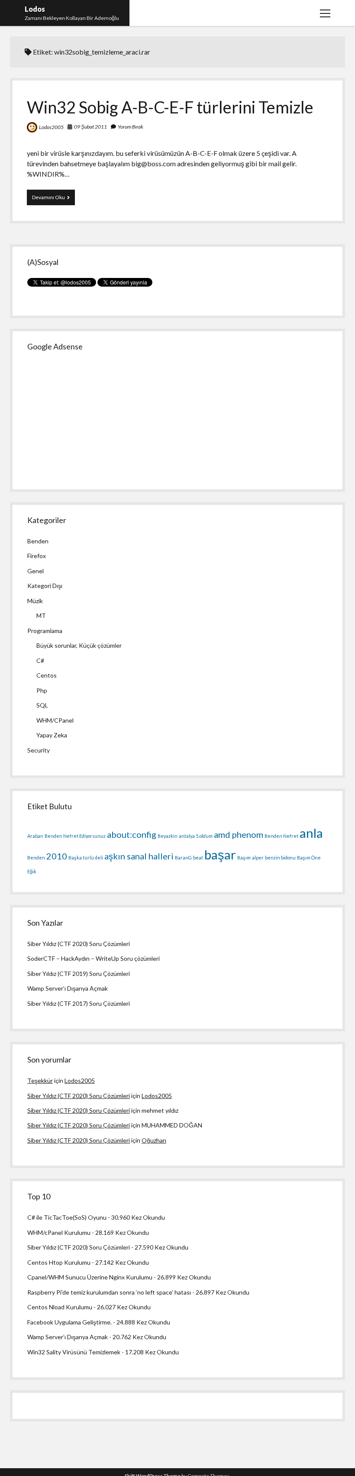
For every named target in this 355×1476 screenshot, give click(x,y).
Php (41, 690)
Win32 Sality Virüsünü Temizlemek (73, 1352)
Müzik (35, 600)
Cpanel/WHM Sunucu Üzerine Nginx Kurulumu (89, 1277)
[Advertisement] (92, 416)
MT (41, 615)
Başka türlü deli (85, 857)
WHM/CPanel (55, 720)
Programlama (44, 630)
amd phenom (238, 834)
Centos (46, 675)
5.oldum (204, 836)
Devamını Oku (53, 199)
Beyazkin (168, 836)
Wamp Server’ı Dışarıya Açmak (67, 988)
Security (38, 750)
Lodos (35, 9)
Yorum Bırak (130, 126)
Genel (35, 571)
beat (198, 857)
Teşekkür (40, 1080)
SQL (42, 705)
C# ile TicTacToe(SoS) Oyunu (66, 1217)
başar (220, 854)
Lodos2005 (51, 127)
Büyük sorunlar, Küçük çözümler (79, 645)
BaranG (183, 857)
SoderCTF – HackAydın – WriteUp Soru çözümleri (93, 958)
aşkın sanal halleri (139, 856)
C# (40, 660)
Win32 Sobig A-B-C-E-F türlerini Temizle (170, 107)
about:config (131, 834)
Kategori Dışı (44, 585)
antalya (187, 836)
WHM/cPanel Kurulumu (58, 1232)
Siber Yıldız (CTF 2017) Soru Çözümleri (78, 1003)
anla (311, 832)
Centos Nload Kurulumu (59, 1307)
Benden (37, 541)
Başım (244, 857)
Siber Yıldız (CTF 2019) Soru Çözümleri (78, 973)
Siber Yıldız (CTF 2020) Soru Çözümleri (78, 943)
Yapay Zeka (51, 735)
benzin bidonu (280, 857)
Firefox (36, 555)
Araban (35, 836)
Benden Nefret (281, 836)
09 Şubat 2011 (90, 126)
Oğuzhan (154, 1140)
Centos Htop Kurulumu (58, 1262)
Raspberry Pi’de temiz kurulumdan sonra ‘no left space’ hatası (109, 1292)
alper (258, 857)
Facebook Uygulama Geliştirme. (69, 1322)
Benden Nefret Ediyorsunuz (75, 836)
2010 (56, 856)
